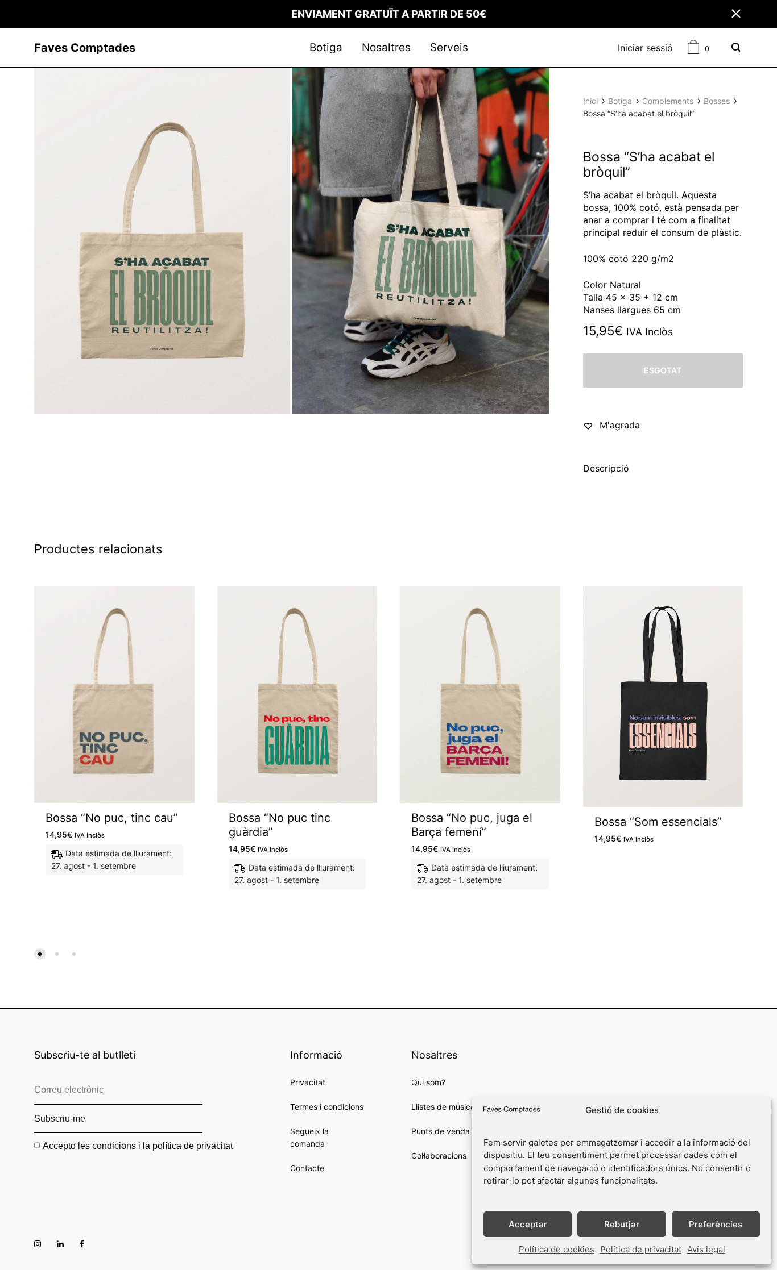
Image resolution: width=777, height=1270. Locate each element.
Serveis (449, 47)
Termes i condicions (326, 1106)
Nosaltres (386, 47)
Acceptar (528, 1224)
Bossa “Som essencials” (658, 821)
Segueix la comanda (309, 1137)
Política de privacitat (640, 1249)
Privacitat (307, 1082)
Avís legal (706, 1249)
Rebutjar (621, 1224)
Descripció (606, 468)
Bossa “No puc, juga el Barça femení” (471, 825)
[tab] (606, 470)
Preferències (715, 1224)
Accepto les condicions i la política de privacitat (138, 1146)
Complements (667, 101)
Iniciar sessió (645, 47)
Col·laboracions (438, 1155)
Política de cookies (556, 1249)
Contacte (307, 1168)
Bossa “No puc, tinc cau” (112, 818)
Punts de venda (440, 1131)
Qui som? (428, 1082)
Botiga (325, 47)
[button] (40, 954)
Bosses (717, 101)
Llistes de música (443, 1106)
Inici (590, 101)
